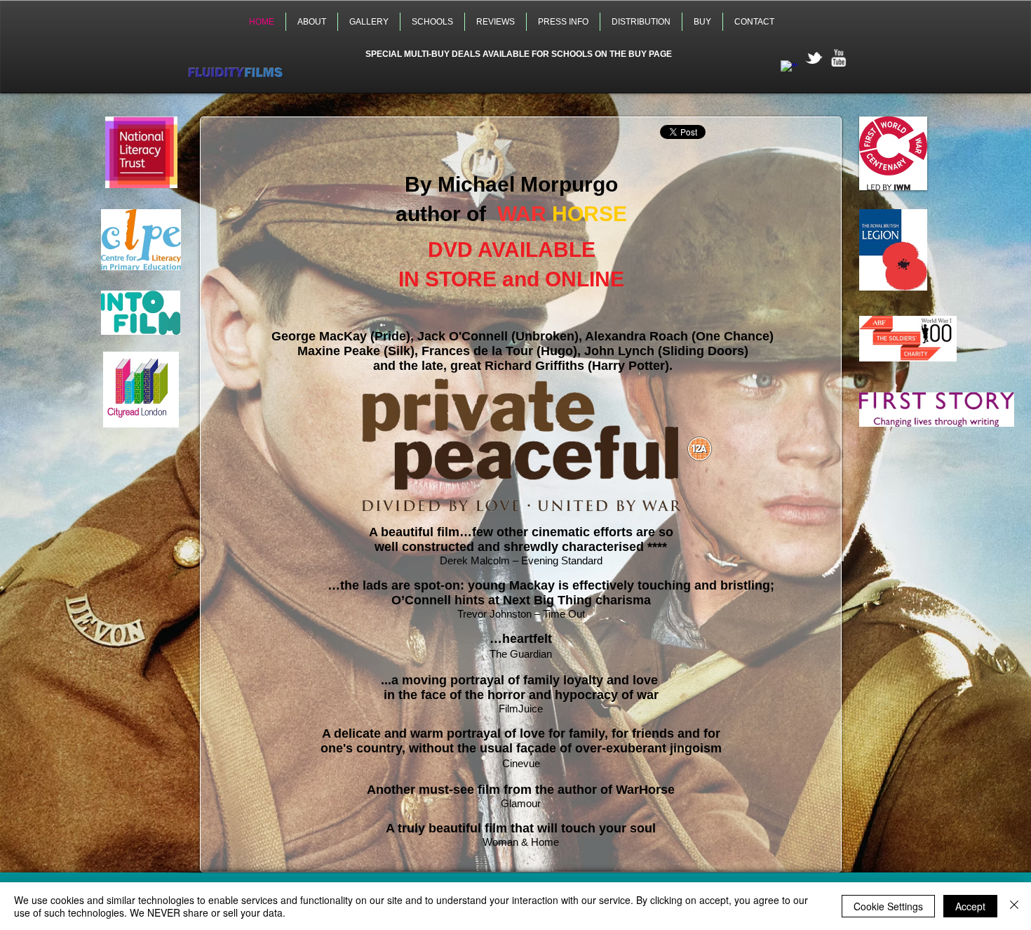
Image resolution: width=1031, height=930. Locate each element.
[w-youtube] (838, 58)
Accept (970, 906)
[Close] (1014, 906)
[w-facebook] (789, 69)
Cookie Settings (888, 906)
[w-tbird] (814, 58)
